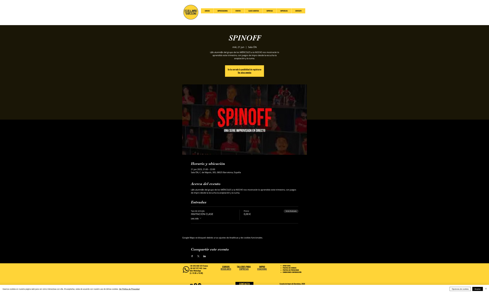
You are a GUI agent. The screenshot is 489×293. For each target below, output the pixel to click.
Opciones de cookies (460, 289)
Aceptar (477, 289)
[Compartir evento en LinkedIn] (204, 256)
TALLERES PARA (244, 266)
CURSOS (226, 266)
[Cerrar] (485, 289)
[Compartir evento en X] (198, 256)
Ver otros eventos (244, 72)
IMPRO (262, 266)
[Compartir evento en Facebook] (192, 256)
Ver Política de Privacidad (129, 289)
